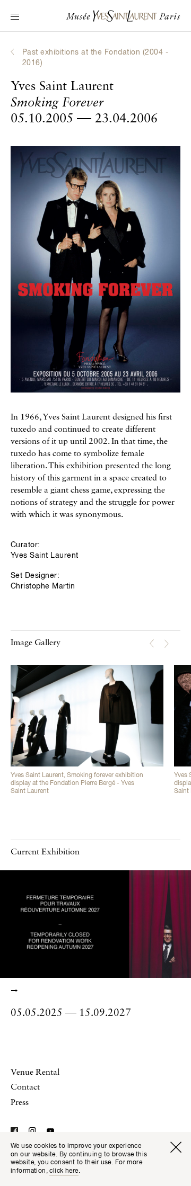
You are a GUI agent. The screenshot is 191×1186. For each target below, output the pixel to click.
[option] (87, 730)
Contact (25, 1087)
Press (20, 1103)
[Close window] (175, 1147)
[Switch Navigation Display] (15, 17)
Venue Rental (35, 1072)
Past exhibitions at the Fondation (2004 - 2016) (95, 58)
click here (63, 1171)
